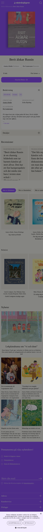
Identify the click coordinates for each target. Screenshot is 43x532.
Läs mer (26, 519)
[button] (21, 528)
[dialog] (21, 266)
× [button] (41, 513)
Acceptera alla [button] (14, 523)
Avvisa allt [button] (29, 523)
